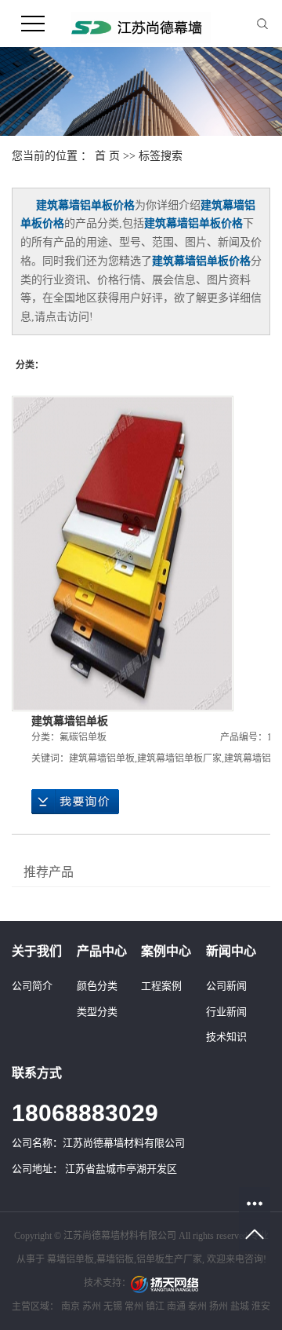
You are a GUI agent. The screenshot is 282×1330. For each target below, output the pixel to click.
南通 (176, 1306)
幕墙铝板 (115, 1259)
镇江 (155, 1306)
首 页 (107, 156)
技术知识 (226, 1037)
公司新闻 (226, 986)
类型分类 (97, 1012)
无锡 (112, 1306)
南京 (70, 1306)
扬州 (218, 1306)
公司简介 (32, 986)
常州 (134, 1306)
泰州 (197, 1306)
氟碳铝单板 (83, 737)
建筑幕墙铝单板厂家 (179, 758)
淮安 (260, 1306)
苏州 (91, 1306)
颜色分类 (97, 986)
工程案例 (161, 986)
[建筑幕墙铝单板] (122, 553)
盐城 (239, 1306)
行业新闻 (226, 1012)
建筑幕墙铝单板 (69, 721)
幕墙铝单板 (70, 1259)
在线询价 (75, 801)
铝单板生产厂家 (169, 1259)
